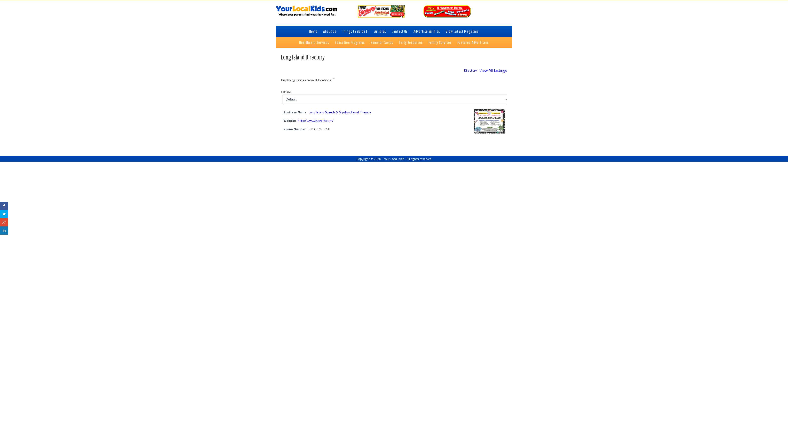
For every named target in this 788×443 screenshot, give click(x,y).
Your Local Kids (393, 158)
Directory (470, 70)
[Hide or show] (333, 79)
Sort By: (286, 91)
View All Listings (493, 70)
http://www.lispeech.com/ (316, 120)
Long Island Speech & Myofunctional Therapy (339, 112)
